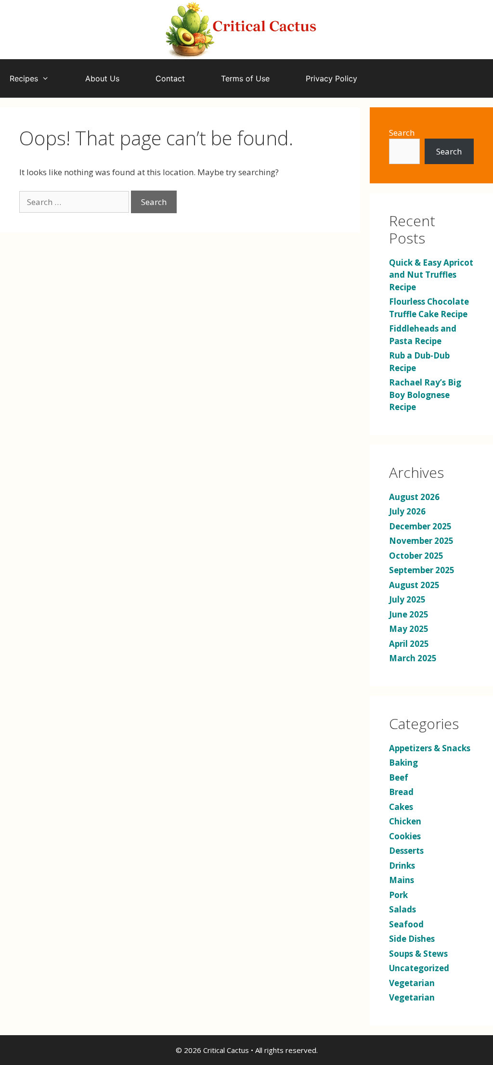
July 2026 (407, 511)
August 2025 (414, 584)
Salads (402, 909)
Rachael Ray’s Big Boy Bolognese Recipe (425, 394)
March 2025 (413, 658)
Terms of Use (245, 78)
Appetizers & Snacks (429, 748)
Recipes (24, 78)
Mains (401, 879)
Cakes (401, 806)
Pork (398, 894)
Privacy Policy (331, 78)
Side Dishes (412, 938)
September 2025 (421, 570)
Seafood (406, 924)
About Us (102, 78)
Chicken (405, 821)
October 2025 (416, 555)
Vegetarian (412, 982)
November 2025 (421, 540)
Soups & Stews (418, 953)
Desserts (406, 850)
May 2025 (408, 628)
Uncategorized (419, 968)
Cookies (405, 836)
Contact (170, 78)
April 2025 (409, 643)
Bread (401, 791)
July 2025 (407, 599)
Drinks (402, 865)
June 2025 (408, 614)
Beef (398, 777)
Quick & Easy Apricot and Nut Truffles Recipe (431, 275)
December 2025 (420, 526)
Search (402, 132)
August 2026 (414, 496)
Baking (403, 762)
